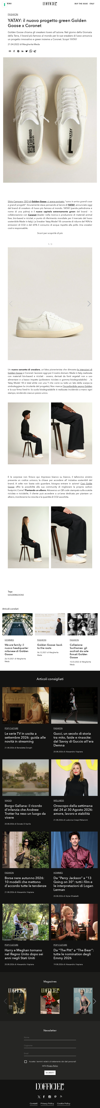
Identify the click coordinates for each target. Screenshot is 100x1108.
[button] (89, 304)
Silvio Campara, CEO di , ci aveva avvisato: (36, 201)
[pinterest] (18, 51)
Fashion (13, 14)
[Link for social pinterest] (55, 1097)
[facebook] (14, 51)
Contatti (34, 1103)
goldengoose (16, 595)
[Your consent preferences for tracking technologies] (4, 4)
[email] (10, 51)
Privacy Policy (52, 1066)
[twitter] (26, 51)
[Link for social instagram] (49, 1097)
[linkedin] (22, 51)
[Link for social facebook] (44, 1097)
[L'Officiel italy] (50, 4)
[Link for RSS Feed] (61, 1097)
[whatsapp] (31, 51)
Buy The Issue (81, 4)
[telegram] (35, 51)
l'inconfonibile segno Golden (77, 386)
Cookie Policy (63, 1103)
